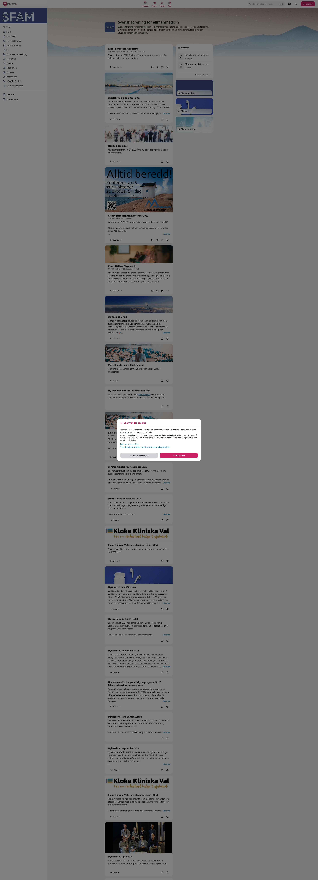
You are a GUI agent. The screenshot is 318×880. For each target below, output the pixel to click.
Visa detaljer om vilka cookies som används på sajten (145, 447)
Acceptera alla (179, 455)
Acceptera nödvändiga (139, 455)
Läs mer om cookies (129, 444)
